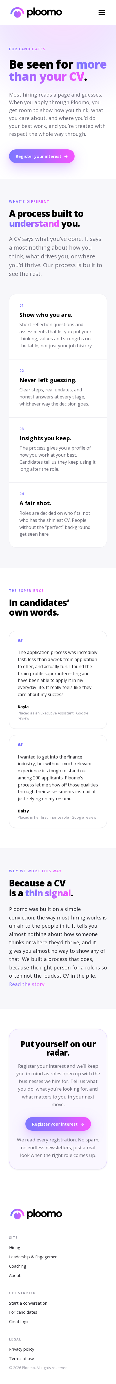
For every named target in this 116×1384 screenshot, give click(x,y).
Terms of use (21, 1358)
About (15, 1275)
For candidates (23, 1312)
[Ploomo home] (36, 12)
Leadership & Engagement (34, 1256)
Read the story (26, 984)
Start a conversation (28, 1303)
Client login (19, 1321)
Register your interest (42, 156)
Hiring (14, 1247)
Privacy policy (21, 1349)
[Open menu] (102, 12)
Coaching (17, 1266)
